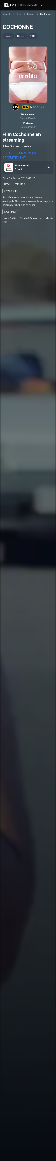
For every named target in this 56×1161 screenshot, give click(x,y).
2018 (32, 36)
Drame (30, 14)
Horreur (21, 36)
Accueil (6, 14)
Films (18, 14)
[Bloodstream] (48, 167)
